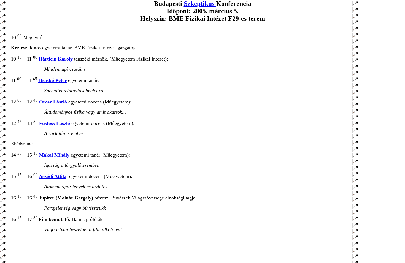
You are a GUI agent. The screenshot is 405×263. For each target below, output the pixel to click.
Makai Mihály (54, 155)
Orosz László (53, 102)
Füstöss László (54, 123)
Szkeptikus (200, 3)
